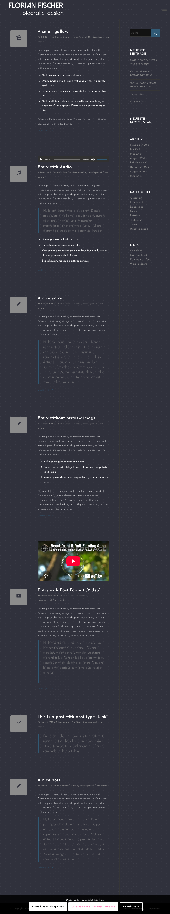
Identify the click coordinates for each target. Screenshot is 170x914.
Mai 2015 (135, 154)
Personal (83, 37)
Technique (136, 220)
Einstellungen (131, 907)
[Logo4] (40, 9)
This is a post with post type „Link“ (73, 717)
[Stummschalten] (93, 159)
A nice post (49, 780)
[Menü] (164, 9)
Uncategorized (95, 37)
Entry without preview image (67, 418)
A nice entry (50, 298)
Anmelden (136, 250)
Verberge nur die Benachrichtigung (93, 907)
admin (41, 42)
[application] (73, 159)
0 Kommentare (59, 37)
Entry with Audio (55, 167)
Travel (133, 224)
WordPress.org (138, 264)
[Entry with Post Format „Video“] (18, 597)
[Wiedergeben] (41, 159)
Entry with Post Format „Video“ (69, 590)
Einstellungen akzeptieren (48, 907)
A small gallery (53, 32)
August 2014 (137, 158)
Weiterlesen (44, 130)
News (75, 37)
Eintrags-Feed (138, 255)
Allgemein (136, 198)
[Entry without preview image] (18, 425)
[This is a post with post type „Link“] (18, 723)
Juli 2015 (135, 149)
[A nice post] (18, 787)
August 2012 (137, 171)
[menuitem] (164, 9)
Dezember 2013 (139, 167)
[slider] (103, 159)
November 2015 (139, 145)
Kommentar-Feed (140, 259)
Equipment (136, 202)
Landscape (136, 206)
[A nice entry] (18, 305)
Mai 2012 (135, 176)
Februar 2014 (138, 162)
